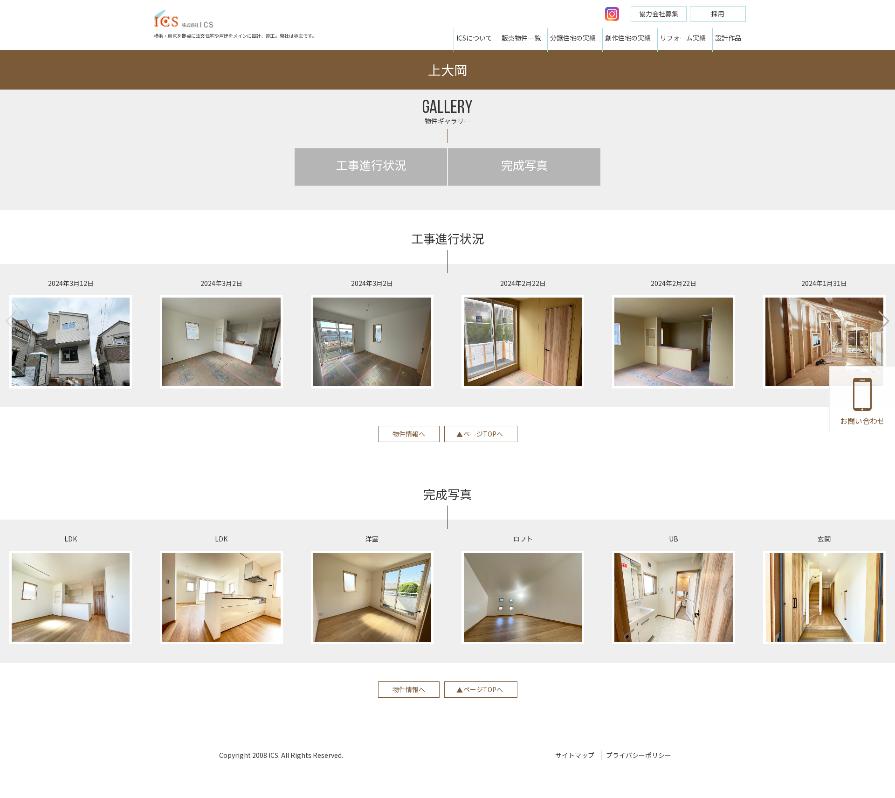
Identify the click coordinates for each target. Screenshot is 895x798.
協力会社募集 (658, 13)
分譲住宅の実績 (573, 37)
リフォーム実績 (683, 37)
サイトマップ (574, 755)
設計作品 (728, 37)
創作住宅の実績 (628, 37)
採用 (717, 13)
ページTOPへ (483, 433)
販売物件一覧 (521, 37)
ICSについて (474, 37)
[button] (884, 321)
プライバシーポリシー (638, 755)
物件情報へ (408, 433)
